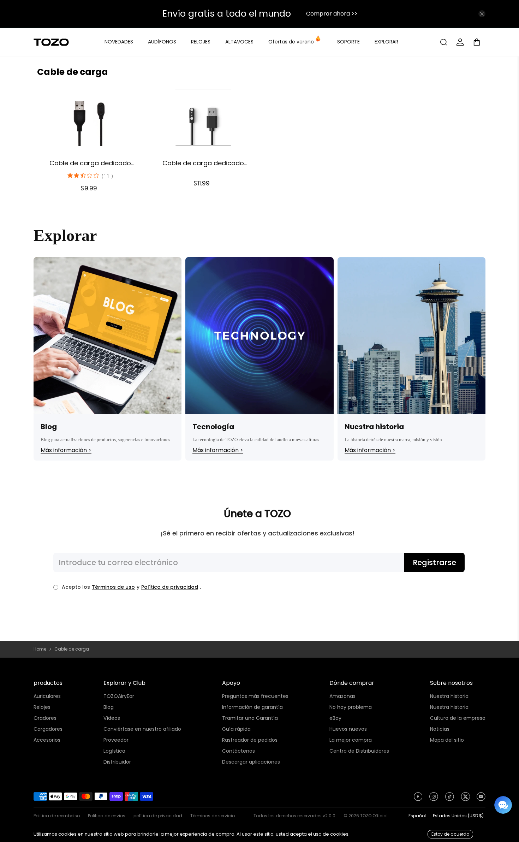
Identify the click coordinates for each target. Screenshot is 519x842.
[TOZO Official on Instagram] (433, 798)
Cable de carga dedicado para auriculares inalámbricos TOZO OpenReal (90, 163)
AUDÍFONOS (162, 41)
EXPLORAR (386, 41)
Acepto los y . (131, 587)
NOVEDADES (119, 41)
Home (40, 649)
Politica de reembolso (57, 816)
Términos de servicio (212, 816)
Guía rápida (236, 729)
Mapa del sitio (447, 739)
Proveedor (116, 739)
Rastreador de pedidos (250, 739)
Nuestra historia (449, 696)
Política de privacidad (169, 587)
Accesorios (47, 739)
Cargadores (48, 729)
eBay (335, 718)
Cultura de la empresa (457, 718)
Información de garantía (252, 707)
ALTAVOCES (239, 41)
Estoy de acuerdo (450, 834)
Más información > (66, 450)
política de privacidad (157, 816)
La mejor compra (350, 739)
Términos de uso (113, 587)
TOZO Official (374, 816)
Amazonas (342, 696)
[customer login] (460, 42)
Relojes (42, 707)
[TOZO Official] (51, 42)
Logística (114, 750)
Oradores (45, 718)
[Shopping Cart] (479, 42)
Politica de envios (106, 816)
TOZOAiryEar (118, 696)
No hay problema (350, 707)
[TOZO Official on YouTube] (481, 798)
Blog (108, 707)
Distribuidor (117, 761)
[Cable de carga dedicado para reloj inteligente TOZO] (203, 117)
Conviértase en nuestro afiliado (142, 729)
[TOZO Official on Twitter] (465, 798)
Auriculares (47, 696)
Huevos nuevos (348, 729)
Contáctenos (238, 750)
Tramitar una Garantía (250, 718)
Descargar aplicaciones (251, 761)
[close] (481, 13)
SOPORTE (348, 41)
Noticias (439, 729)
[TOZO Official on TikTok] (449, 798)
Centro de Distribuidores (359, 750)
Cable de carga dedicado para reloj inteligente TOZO (203, 163)
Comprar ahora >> (332, 14)
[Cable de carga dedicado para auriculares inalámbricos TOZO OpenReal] (90, 117)
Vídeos (111, 718)
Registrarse (434, 562)
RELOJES (200, 41)
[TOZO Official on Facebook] (418, 798)
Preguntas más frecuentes (255, 696)
